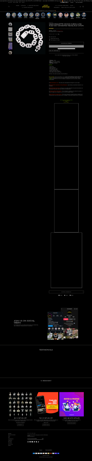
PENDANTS (20, 424)
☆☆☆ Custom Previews (62, 5)
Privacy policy (10, 442)
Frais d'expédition (51, 31)
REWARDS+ (9, 433)
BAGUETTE (51, 22)
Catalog (23, 5)
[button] (51, 28)
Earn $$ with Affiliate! (68, 7)
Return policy (10, 441)
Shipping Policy (10, 440)
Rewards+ (57, 7)
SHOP (71, 5)
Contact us (23, 2)
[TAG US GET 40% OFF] (46, 404)
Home (17, 5)
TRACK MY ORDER (15, 2)
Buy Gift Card (10, 2)
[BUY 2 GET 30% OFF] (20, 404)
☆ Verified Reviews (33, 5)
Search (9, 436)
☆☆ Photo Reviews (27, 7)
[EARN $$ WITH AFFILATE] (71, 404)
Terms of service (10, 444)
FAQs (20, 2)
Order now (46, 424)
